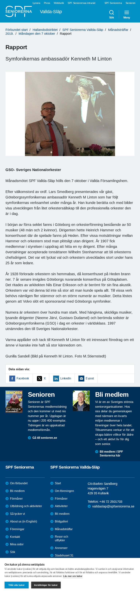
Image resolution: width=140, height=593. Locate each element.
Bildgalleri (61, 521)
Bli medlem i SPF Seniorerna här (111, 453)
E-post (90, 378)
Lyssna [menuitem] (36, 2)
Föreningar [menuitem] (17, 529)
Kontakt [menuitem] (15, 536)
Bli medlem (17, 490)
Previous (10, 117)
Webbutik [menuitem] (59, 2)
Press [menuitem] (47, 2)
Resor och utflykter (61, 538)
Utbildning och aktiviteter (26, 506)
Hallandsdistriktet (45, 29)
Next (131, 117)
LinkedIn (65, 378)
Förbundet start (16, 29)
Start (58, 483)
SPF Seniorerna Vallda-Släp (82, 29)
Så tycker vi (17, 513)
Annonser (61, 548)
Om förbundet (19, 483)
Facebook (23, 378)
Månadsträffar (118, 29)
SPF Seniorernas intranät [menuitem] (81, 2)
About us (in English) (23, 521)
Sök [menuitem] (111, 17)
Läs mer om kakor (72, 576)
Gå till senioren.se (44, 437)
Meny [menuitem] (126, 17)
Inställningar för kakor (46, 585)
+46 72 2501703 (110, 501)
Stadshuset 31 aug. (64, 557)
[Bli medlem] (81, 401)
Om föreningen (64, 490)
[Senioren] (13, 402)
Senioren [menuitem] (130, 2)
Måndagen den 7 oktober (37, 33)
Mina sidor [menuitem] (17, 544)
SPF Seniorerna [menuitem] (113, 2)
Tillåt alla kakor (16, 585)
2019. (9, 33)
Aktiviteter (61, 506)
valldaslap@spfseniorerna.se (113, 506)
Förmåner (16, 498)
